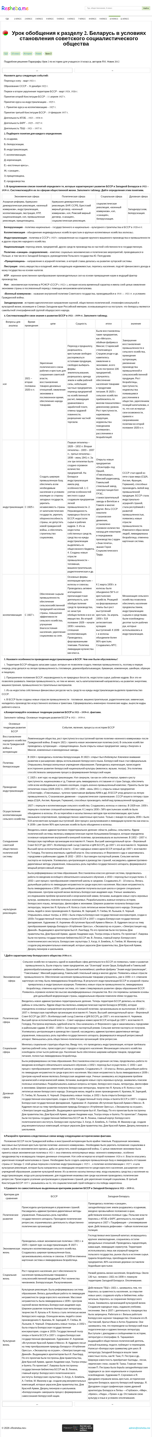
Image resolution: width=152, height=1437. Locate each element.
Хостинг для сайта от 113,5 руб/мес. (86, 1428)
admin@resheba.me (139, 1428)
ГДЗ (7, 19)
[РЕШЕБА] (15, 8)
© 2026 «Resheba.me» (14, 1428)
